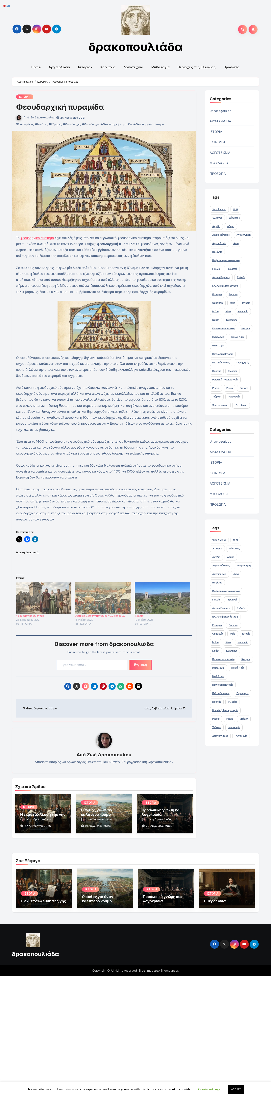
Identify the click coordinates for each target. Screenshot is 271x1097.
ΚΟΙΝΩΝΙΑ (218, 142)
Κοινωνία (108, 67)
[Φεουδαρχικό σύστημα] (43, 598)
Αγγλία (216, 226)
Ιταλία (215, 311)
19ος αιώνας (219, 209)
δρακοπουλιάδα (135, 47)
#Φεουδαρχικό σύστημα (148, 124)
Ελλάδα (241, 277)
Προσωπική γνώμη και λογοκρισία (161, 812)
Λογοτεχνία (133, 67)
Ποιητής (216, 371)
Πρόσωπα (232, 67)
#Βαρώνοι (26, 124)
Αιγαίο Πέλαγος (221, 234)
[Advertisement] (120, 1035)
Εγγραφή (140, 665)
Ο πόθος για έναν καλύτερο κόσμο (96, 812)
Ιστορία (84, 67)
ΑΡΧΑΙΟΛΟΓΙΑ (220, 121)
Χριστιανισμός (220, 405)
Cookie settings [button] (209, 1089)
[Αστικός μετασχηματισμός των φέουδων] (103, 598)
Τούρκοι (216, 396)
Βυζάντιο (217, 252)
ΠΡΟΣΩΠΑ (218, 174)
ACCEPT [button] (236, 1089)
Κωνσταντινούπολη (223, 328)
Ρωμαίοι (232, 371)
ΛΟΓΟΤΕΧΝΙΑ (220, 153)
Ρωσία (215, 388)
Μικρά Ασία (237, 337)
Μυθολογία (160, 67)
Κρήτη (215, 320)
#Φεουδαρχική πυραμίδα (116, 124)
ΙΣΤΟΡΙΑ (24, 96)
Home (36, 67)
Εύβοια (139, 616)
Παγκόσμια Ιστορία (222, 354)
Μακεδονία (218, 337)
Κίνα (228, 311)
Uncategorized (221, 111)
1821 (235, 209)
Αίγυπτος (234, 217)
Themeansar (169, 970)
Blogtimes (146, 970)
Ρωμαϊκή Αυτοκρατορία (225, 379)
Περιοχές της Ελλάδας (197, 67)
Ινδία (232, 303)
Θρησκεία (217, 303)
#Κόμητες (55, 124)
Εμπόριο (217, 294)
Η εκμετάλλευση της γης (42, 814)
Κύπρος (245, 328)
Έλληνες (217, 217)
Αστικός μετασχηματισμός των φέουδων (100, 616)
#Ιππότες (41, 124)
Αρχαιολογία (59, 67)
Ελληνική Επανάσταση (225, 286)
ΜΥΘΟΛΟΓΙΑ (219, 163)
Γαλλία (216, 269)
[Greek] (8, 6)
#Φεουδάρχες (71, 124)
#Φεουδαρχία (90, 124)
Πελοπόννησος (221, 362)
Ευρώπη (233, 294)
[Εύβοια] (162, 598)
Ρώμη (229, 388)
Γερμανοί (232, 269)
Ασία (236, 243)
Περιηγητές (242, 362)
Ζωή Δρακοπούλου (43, 117)
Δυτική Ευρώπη (221, 277)
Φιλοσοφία (234, 396)
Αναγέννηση (243, 234)
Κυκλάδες (231, 320)
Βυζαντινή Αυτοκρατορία (226, 260)
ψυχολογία (241, 405)
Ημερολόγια (215, 901)
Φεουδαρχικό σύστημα (30, 616)
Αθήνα (230, 226)
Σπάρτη (244, 388)
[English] (5, 6)
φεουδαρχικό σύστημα (37, 238)
